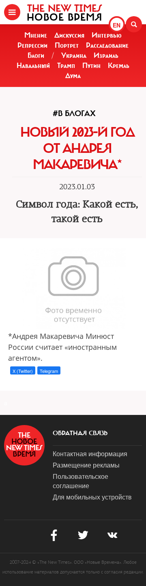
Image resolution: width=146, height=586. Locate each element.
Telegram (49, 371)
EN (116, 25)
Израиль (106, 55)
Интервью (107, 35)
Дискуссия (69, 35)
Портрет (67, 45)
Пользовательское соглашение (80, 481)
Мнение (35, 35)
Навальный (33, 65)
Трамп (66, 65)
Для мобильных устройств (92, 496)
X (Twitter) (23, 371)
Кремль (118, 65)
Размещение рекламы (86, 465)
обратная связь (80, 433)
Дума (73, 75)
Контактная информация (90, 453)
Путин (91, 65)
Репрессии (32, 45)
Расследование (107, 45)
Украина (73, 55)
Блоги (36, 55)
